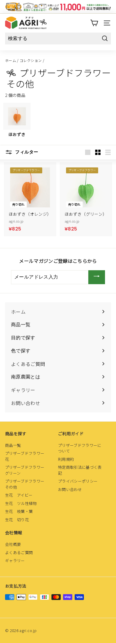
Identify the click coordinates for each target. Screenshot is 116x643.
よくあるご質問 (19, 552)
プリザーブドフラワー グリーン (26, 470)
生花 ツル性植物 (21, 503)
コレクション (31, 60)
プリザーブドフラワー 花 (26, 456)
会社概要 (13, 544)
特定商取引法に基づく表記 (80, 470)
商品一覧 (13, 445)
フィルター (26, 152)
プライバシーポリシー (78, 481)
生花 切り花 (17, 519)
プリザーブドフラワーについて (79, 448)
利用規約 (66, 459)
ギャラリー (15, 560)
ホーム (10, 60)
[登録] (96, 277)
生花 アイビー (18, 495)
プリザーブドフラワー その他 (26, 484)
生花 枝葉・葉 (19, 511)
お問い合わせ (70, 489)
